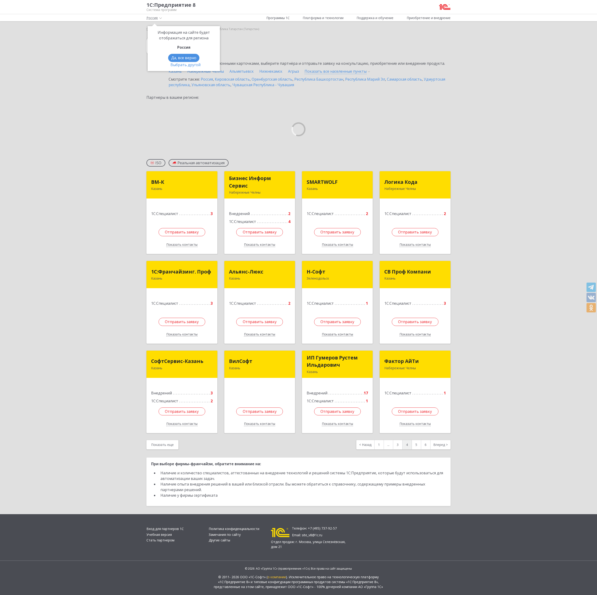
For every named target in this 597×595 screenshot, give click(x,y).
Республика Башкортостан (318, 79)
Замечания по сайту (225, 534)
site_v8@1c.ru (312, 535)
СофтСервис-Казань (177, 361)
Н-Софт (316, 271)
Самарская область (404, 79)
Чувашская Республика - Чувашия (263, 84)
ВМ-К (157, 182)
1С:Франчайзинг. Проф (181, 271)
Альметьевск (241, 71)
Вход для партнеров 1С (165, 529)
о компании (276, 577)
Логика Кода (400, 182)
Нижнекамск (270, 71)
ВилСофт (240, 361)
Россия (207, 79)
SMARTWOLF (322, 182)
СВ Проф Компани (407, 271)
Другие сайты (219, 540)
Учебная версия (159, 534)
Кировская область (232, 79)
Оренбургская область (272, 79)
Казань (175, 71)
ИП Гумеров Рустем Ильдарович (332, 361)
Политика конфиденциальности (234, 529)
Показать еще (162, 444)
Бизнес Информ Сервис (250, 182)
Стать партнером (160, 540)
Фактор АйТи (401, 361)
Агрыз (293, 71)
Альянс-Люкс (246, 271)
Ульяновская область (210, 84)
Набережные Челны (205, 71)
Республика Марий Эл (365, 79)
